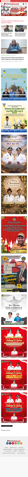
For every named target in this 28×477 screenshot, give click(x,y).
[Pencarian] (26, 4)
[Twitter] (10, 443)
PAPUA (7, 55)
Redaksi (15, 451)
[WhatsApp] (18, 443)
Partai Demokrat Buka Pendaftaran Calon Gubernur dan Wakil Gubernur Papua (12, 59)
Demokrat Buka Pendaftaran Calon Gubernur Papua (11, 61)
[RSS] (21, 443)
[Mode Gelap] (23, 4)
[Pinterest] (13, 443)
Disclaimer (21, 451)
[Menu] (2, 4)
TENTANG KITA (13, 447)
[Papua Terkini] (11, 4)
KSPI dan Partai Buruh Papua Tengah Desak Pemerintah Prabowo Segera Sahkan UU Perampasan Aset (6, 35)
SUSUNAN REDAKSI (7, 449)
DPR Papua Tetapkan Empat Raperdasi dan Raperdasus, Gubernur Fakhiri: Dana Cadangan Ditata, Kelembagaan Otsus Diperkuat (20, 35)
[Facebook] (7, 443)
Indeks (6, 447)
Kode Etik (20, 447)
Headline (3, 55)
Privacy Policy (8, 451)
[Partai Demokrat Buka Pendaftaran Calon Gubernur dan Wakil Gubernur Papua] (14, 46)
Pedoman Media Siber (19, 449)
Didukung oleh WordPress (9, 453)
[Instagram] (15, 443)
